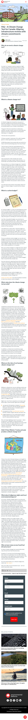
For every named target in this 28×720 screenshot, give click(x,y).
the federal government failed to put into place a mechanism (11, 474)
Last (6, 589)
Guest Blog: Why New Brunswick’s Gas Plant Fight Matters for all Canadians (13, 666)
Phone (6, 599)
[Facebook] (3, 570)
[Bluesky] (7, 570)
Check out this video (6, 277)
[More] (10, 570)
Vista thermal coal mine (18, 411)
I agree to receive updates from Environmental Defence (14, 613)
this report (9, 563)
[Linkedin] (5, 570)
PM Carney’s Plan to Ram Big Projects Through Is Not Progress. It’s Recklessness (13, 683)
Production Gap (5, 394)
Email (6, 593)
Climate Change (5, 24)
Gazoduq (22, 405)
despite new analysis (19, 323)
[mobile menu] (25, 1)
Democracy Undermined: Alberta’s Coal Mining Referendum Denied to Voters (12, 648)
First (6, 584)
